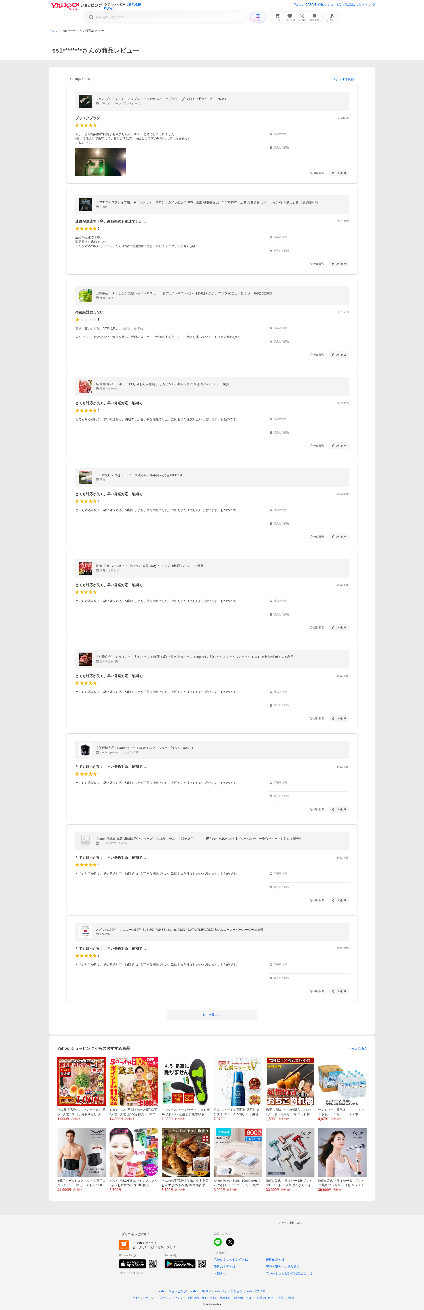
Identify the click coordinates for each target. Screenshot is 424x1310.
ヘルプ (370, 4)
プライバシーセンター (172, 1297)
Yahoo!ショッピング (173, 1291)
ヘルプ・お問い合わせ (259, 1297)
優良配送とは (275, 1259)
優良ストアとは (224, 1266)
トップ (53, 30)
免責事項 (225, 1297)
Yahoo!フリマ (255, 1291)
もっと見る (356, 1048)
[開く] (100, 162)
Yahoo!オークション (228, 1291)
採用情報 (238, 1297)
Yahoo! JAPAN (305, 4)
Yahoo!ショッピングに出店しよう (341, 4)
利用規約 (193, 1297)
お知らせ (220, 1273)
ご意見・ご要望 (285, 1297)
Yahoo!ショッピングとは (231, 1259)
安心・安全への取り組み (283, 1266)
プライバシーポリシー (143, 1297)
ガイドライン (209, 1297)
